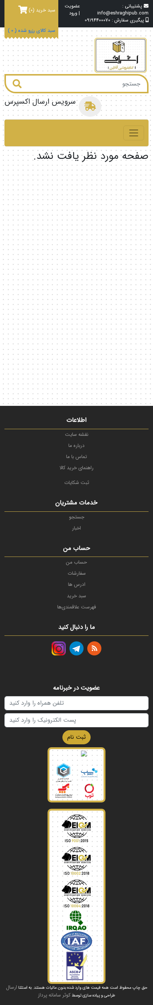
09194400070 (97, 20)
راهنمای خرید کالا (76, 468)
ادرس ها (76, 584)
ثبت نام (76, 737)
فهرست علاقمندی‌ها (76, 607)
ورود (73, 13)
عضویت (72, 6)
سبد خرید (76, 596)
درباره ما (76, 446)
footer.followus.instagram (59, 648)
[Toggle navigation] (133, 133)
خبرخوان (94, 648)
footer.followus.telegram (76, 648)
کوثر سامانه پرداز (54, 995)
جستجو (76, 517)
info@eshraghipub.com (123, 13)
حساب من (76, 562)
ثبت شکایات (76, 483)
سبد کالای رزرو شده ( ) (31, 30)
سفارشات (77, 573)
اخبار (76, 528)
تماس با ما (76, 457)
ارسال (11, 987)
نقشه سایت (76, 434)
